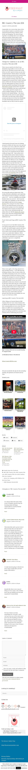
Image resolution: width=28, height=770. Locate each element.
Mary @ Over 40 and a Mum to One (16, 605)
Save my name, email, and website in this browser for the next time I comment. (15, 669)
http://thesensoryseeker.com (10, 745)
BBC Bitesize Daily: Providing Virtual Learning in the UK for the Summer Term (7, 459)
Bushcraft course (19, 212)
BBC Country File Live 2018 (12, 474)
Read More (24, 768)
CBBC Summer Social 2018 (11, 482)
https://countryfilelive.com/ (9, 361)
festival (9, 476)
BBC (5, 472)
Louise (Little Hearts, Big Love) (15, 519)
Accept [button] (18, 768)
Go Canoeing (12, 172)
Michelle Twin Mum (12, 559)
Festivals (15, 470)
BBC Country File (11, 472)
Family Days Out (8, 470)
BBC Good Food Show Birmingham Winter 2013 (19, 450)
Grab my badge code (7, 729)
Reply (5, 511)
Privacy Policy (5, 756)
